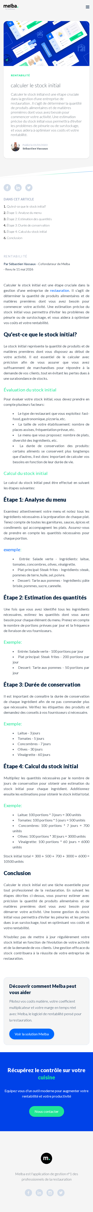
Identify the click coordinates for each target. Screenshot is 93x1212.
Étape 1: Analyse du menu (24, 213)
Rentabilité (20, 75)
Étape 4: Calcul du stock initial (27, 231)
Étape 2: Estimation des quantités (29, 219)
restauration (59, 290)
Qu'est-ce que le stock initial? (26, 206)
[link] (9, 187)
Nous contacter (47, 1111)
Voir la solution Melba (32, 1034)
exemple (12, 549)
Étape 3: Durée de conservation (28, 225)
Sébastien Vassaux (22, 264)
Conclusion (14, 238)
